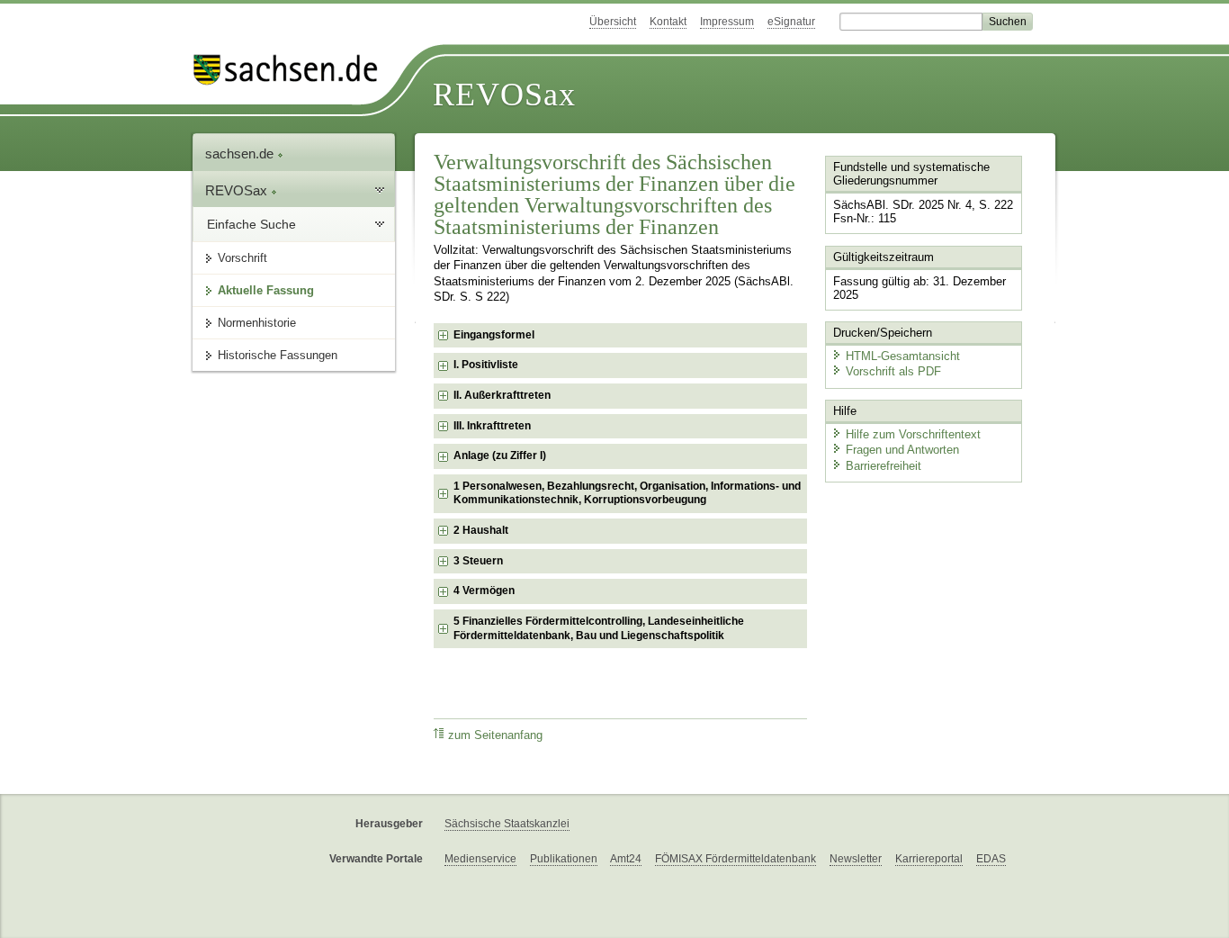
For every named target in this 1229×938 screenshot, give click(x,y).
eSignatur (791, 21)
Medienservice (480, 858)
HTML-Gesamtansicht (903, 356)
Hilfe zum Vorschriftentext (913, 434)
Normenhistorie (257, 322)
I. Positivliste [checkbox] (485, 364)
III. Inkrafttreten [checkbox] (492, 425)
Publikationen (563, 858)
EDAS (991, 858)
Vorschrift (242, 258)
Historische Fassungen (277, 355)
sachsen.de (241, 153)
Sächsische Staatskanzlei (507, 823)
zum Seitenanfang (495, 735)
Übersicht (612, 21)
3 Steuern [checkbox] (478, 561)
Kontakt (668, 21)
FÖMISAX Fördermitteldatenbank (735, 858)
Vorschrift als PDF (893, 371)
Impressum (727, 21)
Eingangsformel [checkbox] (493, 335)
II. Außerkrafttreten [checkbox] (502, 395)
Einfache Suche (251, 224)
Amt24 (625, 858)
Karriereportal (929, 858)
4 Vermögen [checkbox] (484, 590)
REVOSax (504, 95)
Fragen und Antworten (902, 449)
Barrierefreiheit (883, 466)
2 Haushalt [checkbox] (480, 530)
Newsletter (856, 858)
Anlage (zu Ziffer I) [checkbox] (499, 455)
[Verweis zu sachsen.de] (292, 70)
